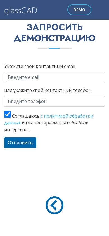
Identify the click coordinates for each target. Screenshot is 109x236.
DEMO (79, 9)
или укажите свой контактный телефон (47, 90)
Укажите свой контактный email (39, 66)
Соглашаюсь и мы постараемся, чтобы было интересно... (48, 123)
